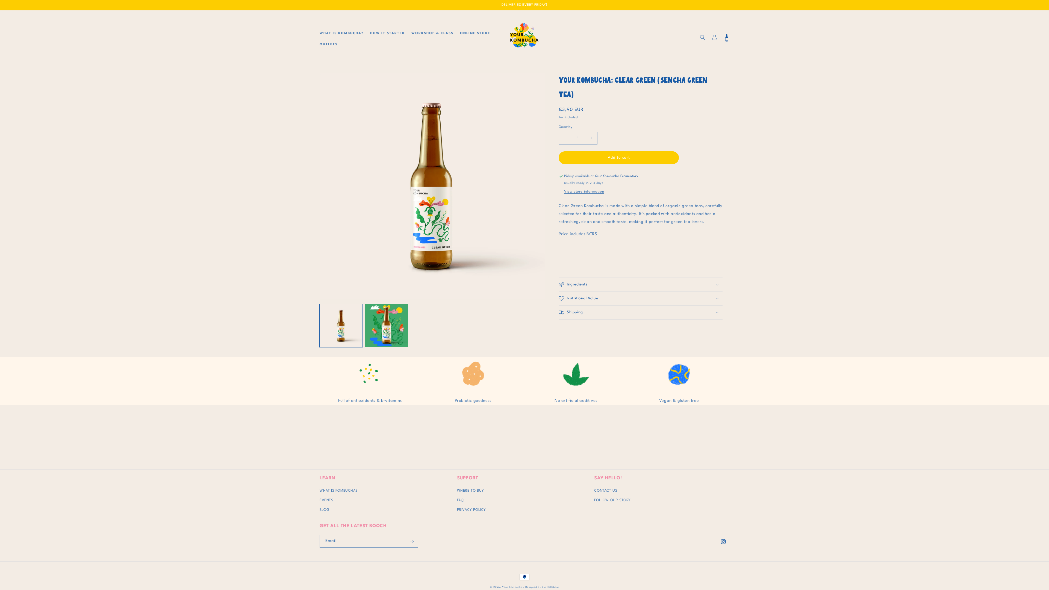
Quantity (565, 127)
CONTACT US (605, 490)
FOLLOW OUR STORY (612, 500)
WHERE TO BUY (470, 490)
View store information (584, 191)
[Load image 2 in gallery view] (386, 325)
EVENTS (326, 500)
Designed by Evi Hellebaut (541, 587)
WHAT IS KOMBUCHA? (338, 490)
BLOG (324, 510)
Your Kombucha (512, 587)
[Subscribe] (412, 541)
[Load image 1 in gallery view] (341, 325)
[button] (703, 37)
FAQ (460, 500)
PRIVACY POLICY (471, 510)
